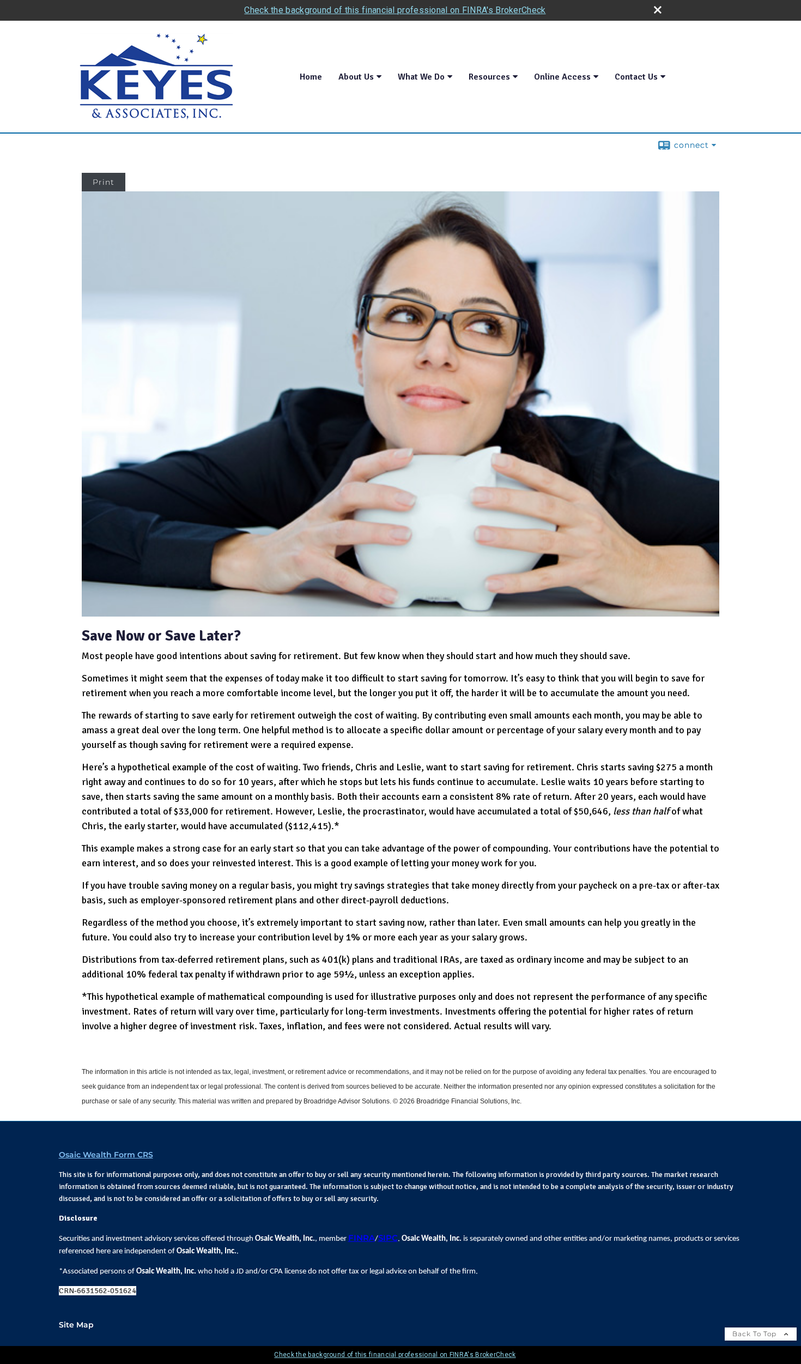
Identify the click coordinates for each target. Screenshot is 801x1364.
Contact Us (636, 76)
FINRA (361, 1238)
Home (311, 76)
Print (103, 182)
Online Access (562, 76)
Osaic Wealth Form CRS (106, 1155)
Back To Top (755, 1334)
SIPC (388, 1238)
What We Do (421, 76)
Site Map (76, 1325)
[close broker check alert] (657, 9)
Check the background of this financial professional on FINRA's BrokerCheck (394, 10)
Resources (489, 76)
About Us (356, 76)
